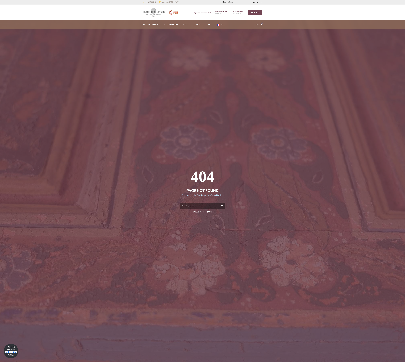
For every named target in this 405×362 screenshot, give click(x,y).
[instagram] (261, 2)
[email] (253, 2)
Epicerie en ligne (150, 24)
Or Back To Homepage (202, 212)
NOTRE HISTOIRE (171, 24)
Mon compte (255, 12)
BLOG (185, 24)
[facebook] (257, 2)
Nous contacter (228, 2)
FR (222, 24)
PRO (209, 24)
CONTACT (198, 24)
